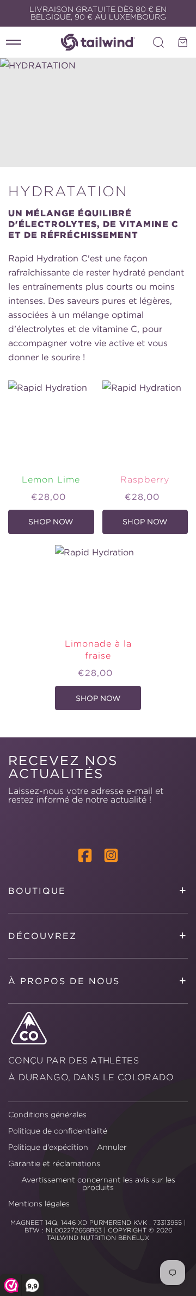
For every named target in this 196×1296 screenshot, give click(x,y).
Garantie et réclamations (54, 1163)
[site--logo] (98, 42)
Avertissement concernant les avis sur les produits (98, 1183)
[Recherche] (158, 42)
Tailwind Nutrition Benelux (98, 1238)
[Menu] (14, 42)
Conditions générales (47, 1114)
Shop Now (53, 525)
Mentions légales (39, 1204)
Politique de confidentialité (57, 1131)
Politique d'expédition (48, 1147)
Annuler (112, 1147)
